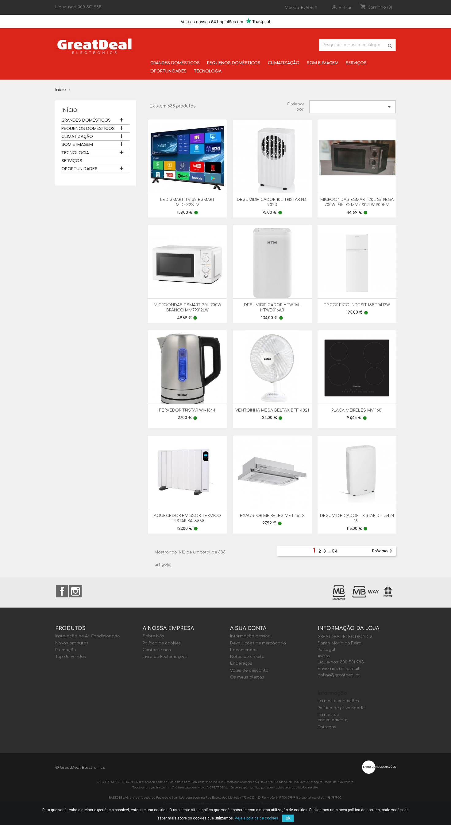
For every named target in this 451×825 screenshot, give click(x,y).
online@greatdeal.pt (339, 675)
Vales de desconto (249, 670)
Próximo (383, 551)
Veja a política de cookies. (257, 818)
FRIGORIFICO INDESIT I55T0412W (357, 305)
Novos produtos (71, 643)
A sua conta (248, 628)
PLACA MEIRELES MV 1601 (357, 410)
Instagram (75, 591)
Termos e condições (338, 701)
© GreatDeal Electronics (80, 767)
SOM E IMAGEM (322, 63)
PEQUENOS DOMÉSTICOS (233, 63)
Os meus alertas (247, 677)
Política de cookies (162, 643)
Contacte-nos (157, 650)
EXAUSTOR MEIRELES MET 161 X (272, 516)
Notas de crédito (247, 657)
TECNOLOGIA (208, 71)
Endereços (241, 663)
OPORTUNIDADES (168, 71)
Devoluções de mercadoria (258, 643)
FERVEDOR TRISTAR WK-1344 (187, 410)
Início (69, 110)
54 (335, 551)
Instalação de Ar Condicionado (87, 636)
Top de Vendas (70, 657)
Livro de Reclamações (165, 657)
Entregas (327, 727)
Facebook (62, 591)
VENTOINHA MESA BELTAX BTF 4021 (272, 410)
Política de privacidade (341, 708)
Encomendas (243, 650)
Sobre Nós (153, 636)
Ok (288, 818)
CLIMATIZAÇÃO (283, 63)
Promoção (65, 650)
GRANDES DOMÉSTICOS (175, 63)
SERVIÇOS (356, 63)
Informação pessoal (251, 636)
